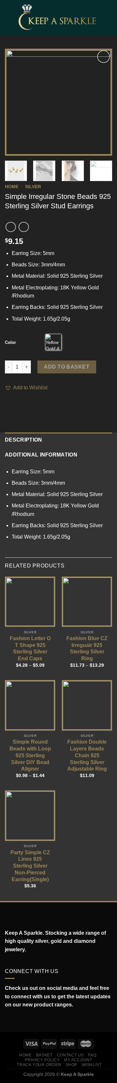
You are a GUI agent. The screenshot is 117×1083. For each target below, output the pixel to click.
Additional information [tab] (41, 454)
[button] (26, 387)
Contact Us (70, 1055)
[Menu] (9, 18)
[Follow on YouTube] (37, 1020)
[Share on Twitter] (17, 405)
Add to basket (66, 367)
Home (12, 186)
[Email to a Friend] (24, 405)
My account (78, 1060)
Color (10, 342)
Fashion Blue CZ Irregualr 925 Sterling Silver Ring (87, 648)
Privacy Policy (42, 1060)
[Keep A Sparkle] (59, 17)
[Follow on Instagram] (15, 1020)
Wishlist (92, 1065)
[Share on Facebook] (8, 405)
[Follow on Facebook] (8, 1020)
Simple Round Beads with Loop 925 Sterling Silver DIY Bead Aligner (30, 755)
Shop (71, 1065)
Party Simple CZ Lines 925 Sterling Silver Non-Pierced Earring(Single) (30, 866)
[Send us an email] (30, 1020)
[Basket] (109, 18)
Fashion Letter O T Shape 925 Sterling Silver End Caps (30, 648)
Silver (33, 186)
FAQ (92, 1055)
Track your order (39, 1065)
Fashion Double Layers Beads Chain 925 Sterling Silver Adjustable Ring (87, 755)
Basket (44, 1055)
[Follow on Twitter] (22, 1020)
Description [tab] (23, 440)
